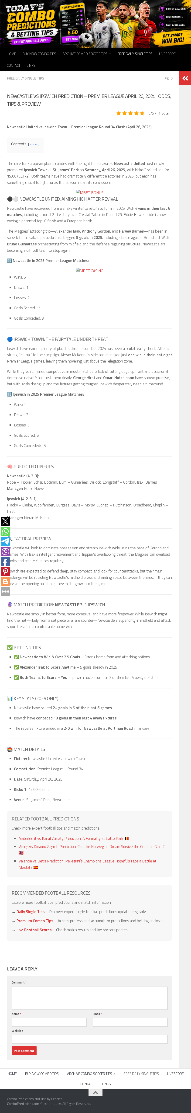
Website (17, 1030)
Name (16, 1014)
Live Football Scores (34, 930)
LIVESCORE (167, 53)
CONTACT (13, 65)
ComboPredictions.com (23, 1103)
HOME (11, 53)
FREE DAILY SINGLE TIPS (135, 53)
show (34, 144)
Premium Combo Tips (35, 921)
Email (97, 1014)
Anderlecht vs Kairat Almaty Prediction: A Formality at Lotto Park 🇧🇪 (74, 838)
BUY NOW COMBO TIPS (39, 53)
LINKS (31, 65)
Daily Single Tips (31, 912)
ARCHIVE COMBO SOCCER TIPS (85, 53)
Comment (19, 982)
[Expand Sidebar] (185, 78)
